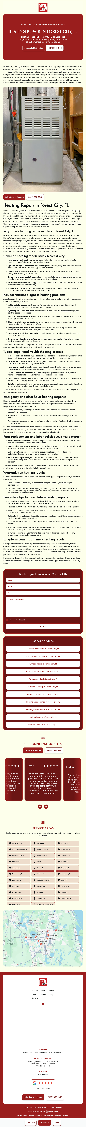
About (43, 991)
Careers (43, 994)
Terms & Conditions (35, 1116)
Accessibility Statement (52, 1116)
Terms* (22, 620)
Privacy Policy (22, 1116)
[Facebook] (43, 1004)
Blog (51, 994)
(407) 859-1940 (43, 1075)
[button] (57, 1123)
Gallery (35, 994)
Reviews (35, 998)
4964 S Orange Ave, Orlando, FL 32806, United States (43, 1053)
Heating (31, 24)
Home (23, 24)
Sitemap (66, 1116)
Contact (51, 991)
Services (35, 991)
